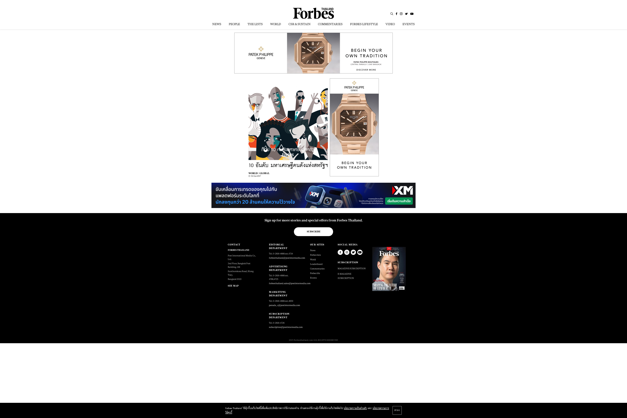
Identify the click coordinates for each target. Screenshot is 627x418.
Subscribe (313, 231)
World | (254, 173)
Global (264, 173)
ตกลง (397, 410)
